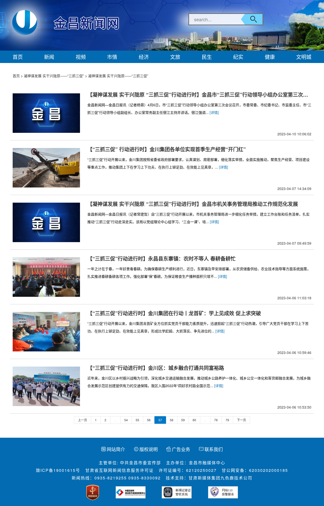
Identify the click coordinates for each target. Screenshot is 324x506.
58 (171, 420)
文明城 (303, 56)
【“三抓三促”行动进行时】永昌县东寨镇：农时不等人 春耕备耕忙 (161, 258)
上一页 (82, 420)
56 (149, 420)
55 (137, 420)
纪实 (238, 56)
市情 (112, 56)
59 (183, 420)
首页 (18, 56)
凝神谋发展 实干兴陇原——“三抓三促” (54, 75)
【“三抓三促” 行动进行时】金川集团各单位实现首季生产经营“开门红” (166, 149)
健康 (270, 56)
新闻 (49, 56)
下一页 (241, 420)
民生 (207, 56)
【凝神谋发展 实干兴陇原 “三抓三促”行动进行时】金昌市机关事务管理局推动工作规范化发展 (192, 203)
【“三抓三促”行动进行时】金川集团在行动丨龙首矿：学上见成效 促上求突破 (174, 313)
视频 (81, 56)
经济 (144, 56)
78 (216, 420)
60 (194, 420)
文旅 (175, 56)
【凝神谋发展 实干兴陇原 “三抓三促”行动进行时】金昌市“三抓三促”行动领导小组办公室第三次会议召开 (197, 94)
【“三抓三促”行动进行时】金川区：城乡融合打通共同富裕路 (155, 367)
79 (227, 420)
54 (126, 420)
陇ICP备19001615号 (58, 470)
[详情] (214, 112)
